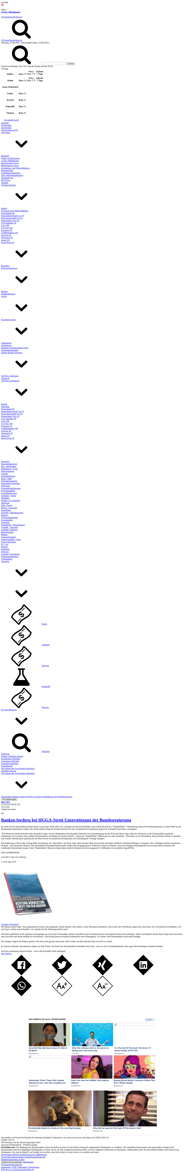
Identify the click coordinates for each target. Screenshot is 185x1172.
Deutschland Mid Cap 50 (12, 218)
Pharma (4, 547)
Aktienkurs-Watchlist (10, 761)
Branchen (5, 266)
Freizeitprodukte (8, 491)
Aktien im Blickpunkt (10, 158)
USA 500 (5, 225)
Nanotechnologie (8, 537)
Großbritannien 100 (9, 233)
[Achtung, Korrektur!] (27, 922)
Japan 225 (5, 240)
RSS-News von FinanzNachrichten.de (17, 1169)
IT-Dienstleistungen (9, 517)
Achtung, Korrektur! (10, 924)
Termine (4, 183)
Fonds (44, 624)
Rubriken (5, 156)
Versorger (5, 561)
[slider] (5, 811)
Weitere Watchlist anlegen (12, 756)
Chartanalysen (7, 178)
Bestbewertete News (10, 163)
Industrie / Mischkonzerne (12, 513)
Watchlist (46, 751)
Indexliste (5, 406)
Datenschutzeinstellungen (12, 1162)
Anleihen (46, 645)
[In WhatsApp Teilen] (21, 995)
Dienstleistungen (8, 476)
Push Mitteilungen (9, 799)
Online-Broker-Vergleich (11, 353)
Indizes (4, 208)
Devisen (45, 707)
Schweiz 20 (6, 235)
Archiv (4, 296)
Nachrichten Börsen (9, 1157)
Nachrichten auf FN (9, 130)
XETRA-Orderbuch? (10, 381)
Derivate (45, 666)
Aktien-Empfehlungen (27, 1157)
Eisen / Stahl (6, 478)
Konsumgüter (7, 520)
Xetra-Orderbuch (21, 1154)
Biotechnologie (7, 471)
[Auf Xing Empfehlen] (102, 974)
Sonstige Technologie (10, 554)
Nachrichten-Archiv (16, 1159)
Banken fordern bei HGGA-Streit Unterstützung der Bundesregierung (66, 819)
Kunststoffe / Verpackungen (13, 525)
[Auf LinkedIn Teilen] (143, 974)
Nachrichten (6, 125)
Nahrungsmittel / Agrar (11, 539)
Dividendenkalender (9, 350)
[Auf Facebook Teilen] (21, 974)
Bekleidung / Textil (9, 469)
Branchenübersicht (9, 268)
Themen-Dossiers (8, 185)
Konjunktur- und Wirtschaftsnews (15, 168)
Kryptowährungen (9, 710)
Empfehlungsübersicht (10, 173)
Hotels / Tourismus (9, 508)
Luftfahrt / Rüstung (9, 530)
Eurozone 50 (6, 230)
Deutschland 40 (7, 213)
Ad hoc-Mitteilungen (10, 12)
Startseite (5, 123)
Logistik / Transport (9, 527)
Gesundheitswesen (9, 493)
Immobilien (6, 510)
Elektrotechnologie (9, 481)
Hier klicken (6, 953)
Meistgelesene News (10, 165)
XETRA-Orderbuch (9, 376)
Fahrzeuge (5, 486)
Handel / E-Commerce (10, 500)
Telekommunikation (9, 556)
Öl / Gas (4, 544)
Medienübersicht (8, 294)
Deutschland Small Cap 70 (12, 216)
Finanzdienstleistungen (11, 488)
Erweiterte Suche (11, 120)
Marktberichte (7, 170)
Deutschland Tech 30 (10, 220)
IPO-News (5, 180)
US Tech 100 (6, 228)
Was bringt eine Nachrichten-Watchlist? (18, 768)
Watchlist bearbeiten (9, 764)
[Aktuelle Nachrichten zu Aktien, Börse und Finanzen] (11, 17)
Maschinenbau (7, 532)
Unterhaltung (6, 559)
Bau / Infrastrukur (8, 466)
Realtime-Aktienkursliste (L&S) (14, 348)
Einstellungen (7, 766)
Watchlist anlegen (8, 771)
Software (5, 552)
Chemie (4, 474)
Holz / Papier (6, 505)
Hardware (5, 503)
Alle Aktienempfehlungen (12, 175)
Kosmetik (5, 522)
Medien (4, 291)
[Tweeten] (62, 974)
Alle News (5, 132)
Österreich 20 (7, 237)
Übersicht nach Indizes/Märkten (14, 211)
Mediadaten (28, 1162)
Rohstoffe (5, 549)
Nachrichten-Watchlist (10, 759)
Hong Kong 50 (7, 242)
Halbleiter (5, 498)
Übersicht (5, 378)
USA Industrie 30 (8, 223)
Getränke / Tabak (8, 495)
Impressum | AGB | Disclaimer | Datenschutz (20, 1167)
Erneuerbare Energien (10, 483)
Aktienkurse (6, 343)
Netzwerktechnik (8, 542)
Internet (4, 515)
